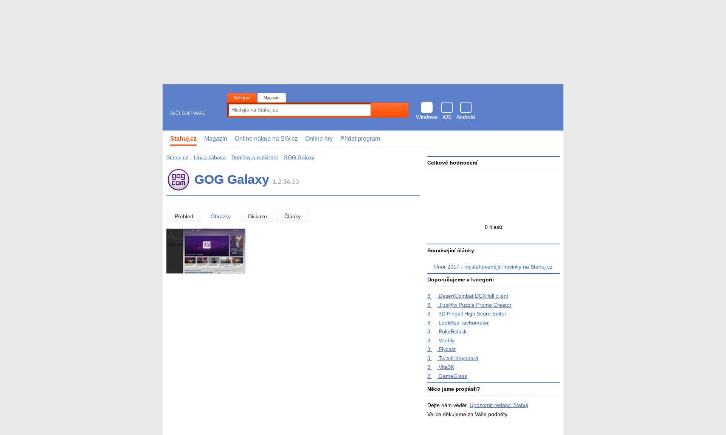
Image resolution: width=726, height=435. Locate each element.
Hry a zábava (210, 157)
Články (292, 216)
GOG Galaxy (299, 157)
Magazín (271, 97)
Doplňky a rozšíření (254, 157)
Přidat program (360, 138)
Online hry (319, 138)
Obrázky (221, 216)
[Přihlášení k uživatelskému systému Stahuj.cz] (552, 139)
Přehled (184, 216)
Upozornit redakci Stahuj (499, 405)
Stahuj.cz (241, 97)
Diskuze (257, 216)
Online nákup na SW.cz (266, 138)
